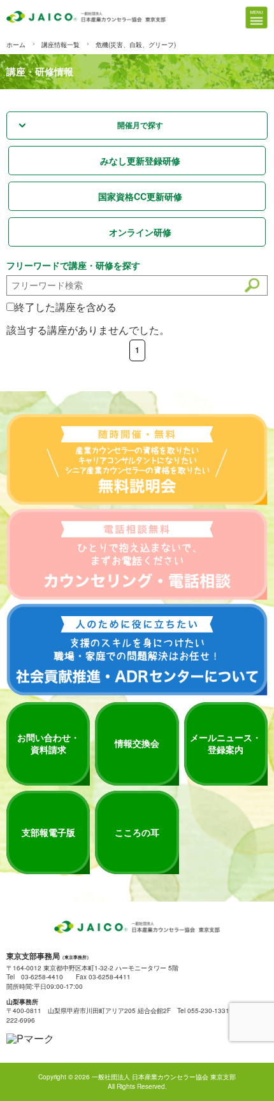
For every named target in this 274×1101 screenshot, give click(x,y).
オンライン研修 (140, 232)
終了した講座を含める (66, 306)
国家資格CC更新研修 (140, 196)
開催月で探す (140, 125)
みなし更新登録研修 (140, 160)
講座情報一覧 (60, 44)
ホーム (15, 44)
